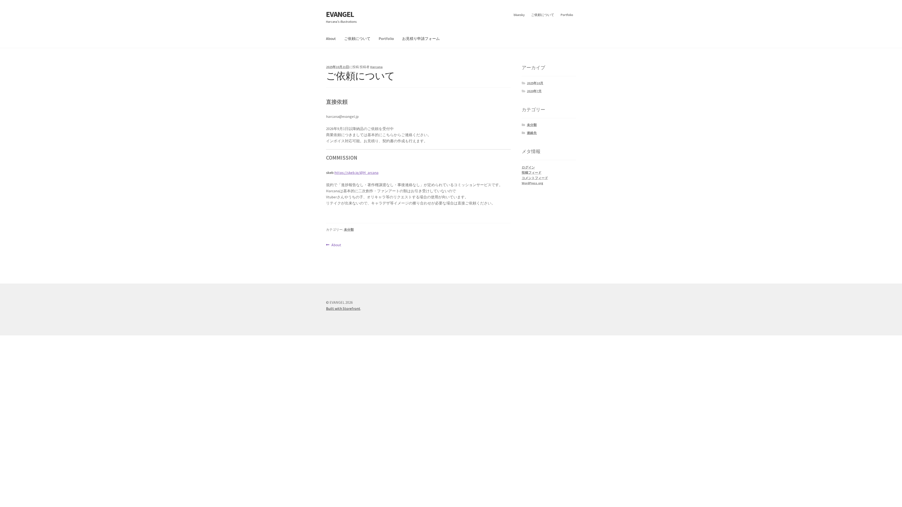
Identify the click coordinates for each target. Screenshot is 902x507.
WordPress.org (532, 183)
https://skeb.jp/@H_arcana (356, 172)
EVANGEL (340, 14)
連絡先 (532, 133)
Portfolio (567, 15)
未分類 (349, 229)
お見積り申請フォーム (421, 38)
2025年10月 (535, 83)
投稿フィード (531, 172)
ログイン (528, 167)
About (331, 38)
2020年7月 (534, 91)
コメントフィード (535, 178)
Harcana (376, 67)
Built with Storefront (343, 308)
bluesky (519, 15)
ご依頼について (542, 15)
